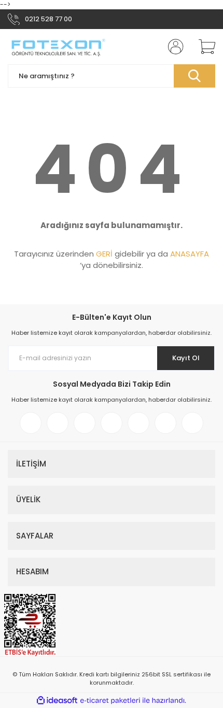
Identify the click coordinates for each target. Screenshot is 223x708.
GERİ (104, 253)
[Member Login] (173, 46)
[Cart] (203, 46)
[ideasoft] (57, 700)
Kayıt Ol (186, 358)
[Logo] (58, 46)
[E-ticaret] (110, 700)
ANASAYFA (189, 253)
